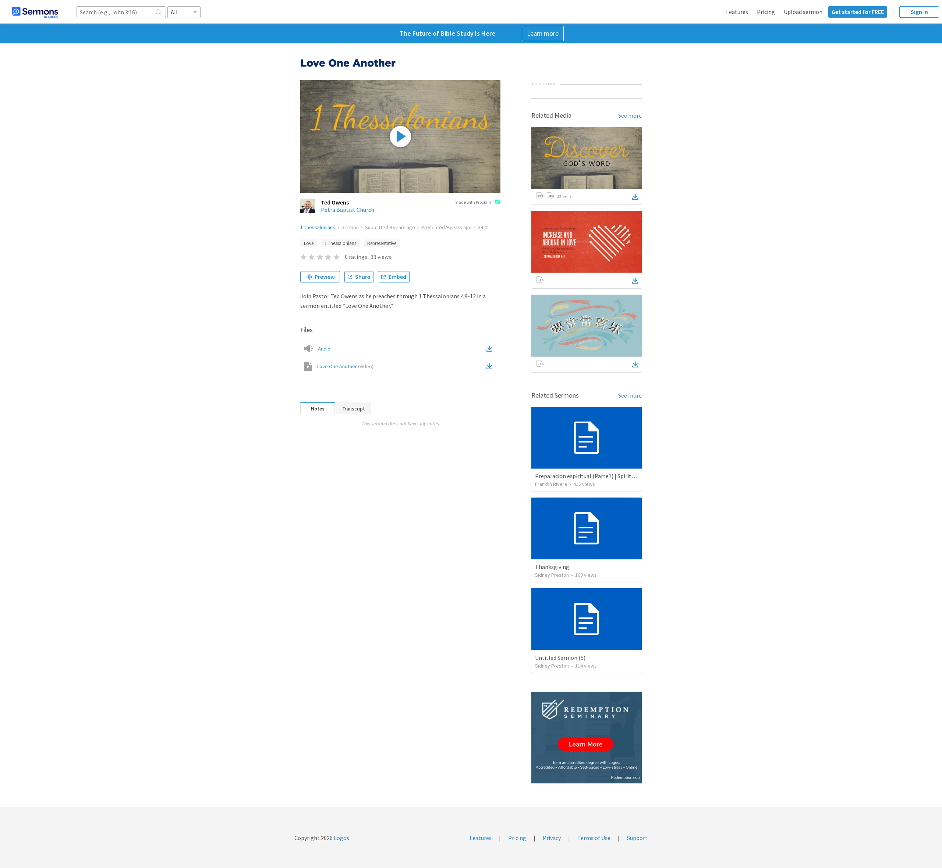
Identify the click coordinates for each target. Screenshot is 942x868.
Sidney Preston (552, 575)
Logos (341, 838)
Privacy (552, 838)
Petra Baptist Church (347, 209)
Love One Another (345, 366)
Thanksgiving (552, 566)
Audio (324, 348)
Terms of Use (593, 838)
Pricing (766, 11)
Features (737, 11)
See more (630, 115)
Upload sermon (803, 11)
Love (309, 243)
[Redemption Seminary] (586, 737)
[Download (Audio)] (491, 348)
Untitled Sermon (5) (560, 657)
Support (637, 838)
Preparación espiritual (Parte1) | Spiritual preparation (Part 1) (613, 476)
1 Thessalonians (317, 227)
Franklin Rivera (551, 484)
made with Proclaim (473, 202)
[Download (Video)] (491, 366)
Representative (381, 243)
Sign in (919, 11)
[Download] (635, 197)
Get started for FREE (858, 11)
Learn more (543, 33)
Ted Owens (335, 202)
